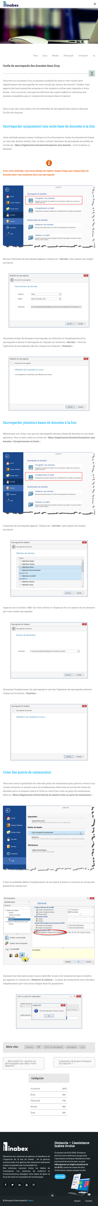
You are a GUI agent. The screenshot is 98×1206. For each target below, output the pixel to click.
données (29, 1047)
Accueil (77, 1201)
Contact (88, 1201)
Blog (32, 1094)
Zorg (45, 55)
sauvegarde (72, 1047)
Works (55, 55)
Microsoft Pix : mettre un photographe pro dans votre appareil (20, 1063)
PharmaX (68, 55)
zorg (82, 1047)
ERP (39, 1047)
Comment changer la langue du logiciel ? (75, 1062)
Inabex (30, 1200)
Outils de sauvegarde (53, 1047)
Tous (35, 55)
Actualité (83, 55)
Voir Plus (60, 1176)
